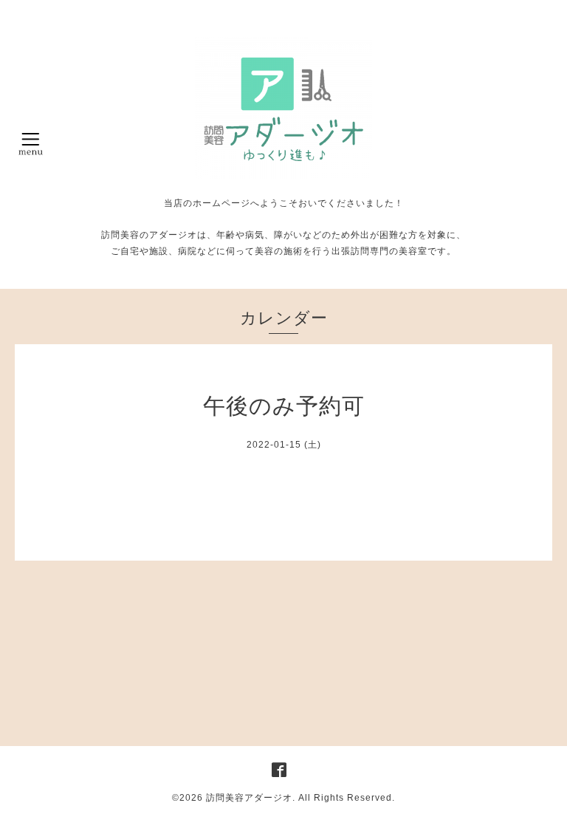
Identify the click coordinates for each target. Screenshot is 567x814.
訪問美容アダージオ (249, 798)
